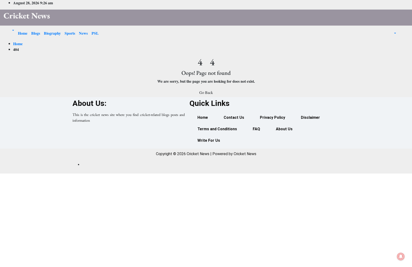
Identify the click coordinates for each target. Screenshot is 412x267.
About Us (284, 129)
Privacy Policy (272, 117)
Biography (52, 33)
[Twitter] (128, 138)
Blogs (35, 33)
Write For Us (208, 140)
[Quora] (148, 138)
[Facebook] (108, 138)
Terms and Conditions (217, 129)
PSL (95, 33)
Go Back (206, 92)
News (83, 33)
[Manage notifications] (401, 256)
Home (22, 33)
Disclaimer (310, 117)
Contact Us (234, 117)
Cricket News (27, 15)
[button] (10, 30)
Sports (70, 33)
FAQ (256, 129)
